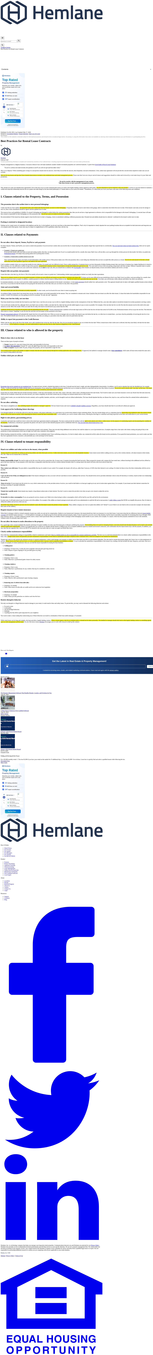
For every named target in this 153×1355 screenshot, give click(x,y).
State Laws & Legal (34, 134)
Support (6, 896)
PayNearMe (77, 267)
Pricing (6, 882)
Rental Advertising (9, 863)
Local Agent (7, 875)
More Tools (4, 762)
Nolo (9, 293)
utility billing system (115, 500)
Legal (5, 890)
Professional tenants (9, 253)
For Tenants (7, 854)
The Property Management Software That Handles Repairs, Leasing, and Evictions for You (26, 693)
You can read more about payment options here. (125, 246)
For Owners (7, 849)
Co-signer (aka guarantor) (12, 346)
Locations (7, 881)
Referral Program (9, 884)
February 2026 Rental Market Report (11, 731)
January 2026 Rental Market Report (11, 749)
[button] (76, 69)
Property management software (9, 314)
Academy (3, 47)
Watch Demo (8, 848)
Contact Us (7, 889)
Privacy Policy (95, 1245)
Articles (8, 47)
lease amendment (117, 350)
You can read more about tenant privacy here (90, 422)
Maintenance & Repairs (10, 871)
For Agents (7, 851)
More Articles (4, 714)
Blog (5, 899)
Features (6, 862)
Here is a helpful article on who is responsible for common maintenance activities (73, 535)
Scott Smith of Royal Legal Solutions (105, 164)
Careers (6, 887)
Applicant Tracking (9, 865)
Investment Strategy (12, 134)
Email (7, 664)
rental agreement (79, 282)
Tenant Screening (9, 867)
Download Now (5, 761)
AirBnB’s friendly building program (81, 406)
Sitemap (3, 1256)
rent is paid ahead (75, 274)
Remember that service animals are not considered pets (16, 386)
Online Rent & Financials (11, 870)
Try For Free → (13, 121)
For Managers (8, 853)
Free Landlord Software (11, 873)
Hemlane (3, 158)
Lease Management (9, 868)
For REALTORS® (9, 856)
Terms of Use (19, 1256)
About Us (7, 885)
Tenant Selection (23, 134)
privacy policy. (114, 670)
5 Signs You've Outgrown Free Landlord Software (15, 710)
